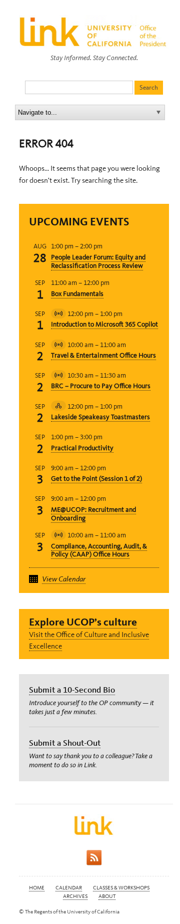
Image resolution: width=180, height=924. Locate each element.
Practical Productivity (82, 448)
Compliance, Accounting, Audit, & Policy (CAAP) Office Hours (99, 550)
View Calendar (64, 578)
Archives (75, 896)
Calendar (69, 887)
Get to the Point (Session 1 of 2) (96, 478)
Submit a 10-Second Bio (72, 690)
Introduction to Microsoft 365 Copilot (104, 324)
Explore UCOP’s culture (83, 621)
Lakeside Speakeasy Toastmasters (100, 417)
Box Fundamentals (77, 293)
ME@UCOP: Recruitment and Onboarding (93, 513)
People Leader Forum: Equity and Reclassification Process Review (98, 261)
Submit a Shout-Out (64, 743)
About (107, 896)
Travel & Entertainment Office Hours (103, 355)
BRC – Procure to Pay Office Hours (100, 386)
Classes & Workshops (121, 887)
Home (36, 887)
